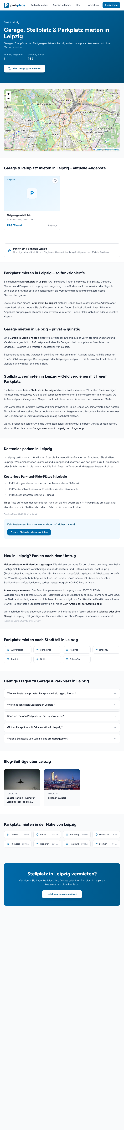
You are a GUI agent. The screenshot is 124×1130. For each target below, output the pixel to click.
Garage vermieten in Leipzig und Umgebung (58, 428)
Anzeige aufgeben (62, 5)
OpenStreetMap (112, 149)
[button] (8, 93)
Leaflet (98, 149)
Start (6, 22)
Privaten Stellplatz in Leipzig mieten (29, 532)
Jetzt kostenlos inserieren (62, 894)
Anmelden (93, 5)
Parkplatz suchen (39, 5)
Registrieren (111, 5)
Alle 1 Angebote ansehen (26, 68)
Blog (78, 5)
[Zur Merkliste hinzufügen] (55, 181)
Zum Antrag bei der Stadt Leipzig (82, 603)
